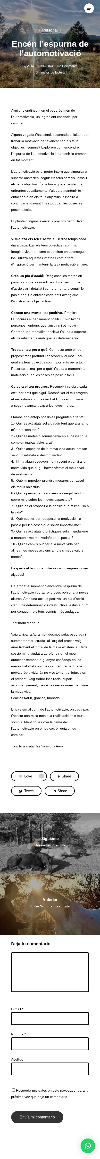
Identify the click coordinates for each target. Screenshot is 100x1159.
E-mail (17, 1009)
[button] (88, 1145)
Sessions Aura (52, 746)
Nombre (18, 1034)
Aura (30, 66)
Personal (50, 30)
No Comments (67, 66)
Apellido (17, 1059)
